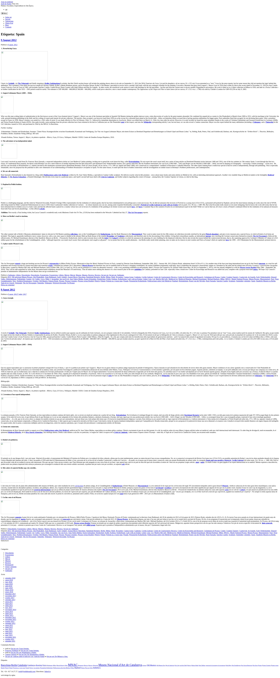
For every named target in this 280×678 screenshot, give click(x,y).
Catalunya (31, 665)
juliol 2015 (9, 606)
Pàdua (72, 667)
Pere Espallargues (236, 665)
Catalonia (137, 277)
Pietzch (97, 281)
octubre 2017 (9, 598)
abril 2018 (8, 586)
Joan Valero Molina (76, 279)
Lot (153, 279)
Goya (43, 279)
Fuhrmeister (21, 279)
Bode (113, 277)
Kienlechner (101, 279)
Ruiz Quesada (211, 281)
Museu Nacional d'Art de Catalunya (120, 665)
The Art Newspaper (135, 212)
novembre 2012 (10, 619)
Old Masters (43, 281)
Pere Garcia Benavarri (246, 665)
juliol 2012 (9, 627)
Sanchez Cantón (222, 281)
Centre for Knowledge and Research (190, 277)
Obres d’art (9, 23)
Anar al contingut (7, 2)
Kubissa (114, 279)
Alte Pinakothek (38, 277)
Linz (150, 279)
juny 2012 (8, 629)
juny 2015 (8, 608)
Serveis (7, 19)
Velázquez (48, 283)
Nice (14, 281)
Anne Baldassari (50, 277)
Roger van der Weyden (197, 281)
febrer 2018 (9, 590)
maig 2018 (9, 584)
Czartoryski (243, 277)
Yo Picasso (71, 283)
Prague (31, 667)
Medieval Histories (185, 279)
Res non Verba (89, 667)
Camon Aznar (128, 277)
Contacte (8, 27)
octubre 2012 (9, 621)
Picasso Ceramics (71, 281)
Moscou (86, 665)
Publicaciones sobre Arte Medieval (159, 281)
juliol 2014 (9, 613)
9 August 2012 (9, 40)
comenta (18, 517)
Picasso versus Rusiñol (86, 281)
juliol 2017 (9, 604)
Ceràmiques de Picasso (212, 277)
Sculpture (232, 281)
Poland (103, 281)
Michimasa (49, 665)
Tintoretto (40, 283)
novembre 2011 (10, 637)
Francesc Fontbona (11, 651)
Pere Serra (255, 665)
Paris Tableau (202, 665)
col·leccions (79, 486)
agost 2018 (9, 580)
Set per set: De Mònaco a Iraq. (57, 656)
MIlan (222, 279)
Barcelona (81, 277)
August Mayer (73, 277)
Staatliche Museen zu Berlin (265, 281)
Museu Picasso (87, 265)
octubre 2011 (9, 639)
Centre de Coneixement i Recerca (165, 277)
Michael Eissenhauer (199, 279)
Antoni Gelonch (10, 654)
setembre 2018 (10, 578)
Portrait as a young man (114, 281)
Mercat (66, 275)
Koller (108, 279)
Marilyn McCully (162, 279)
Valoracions (9, 21)
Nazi (272, 279)
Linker (145, 279)
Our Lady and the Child (181, 665)
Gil (33, 279)
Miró (66, 665)
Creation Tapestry (232, 277)
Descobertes (26, 275)
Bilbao (108, 277)
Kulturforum (122, 279)
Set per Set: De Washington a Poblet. (23, 652)
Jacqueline (55, 279)
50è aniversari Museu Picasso (22, 277)
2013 (9, 277)
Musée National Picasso (240, 279)
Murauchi (95, 665)
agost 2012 (9, 625)
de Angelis (251, 277)
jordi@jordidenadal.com (26, 671)
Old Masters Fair (161, 665)
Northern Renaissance (24, 281)
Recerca (91, 275)
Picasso (61, 281)
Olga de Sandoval (169, 665)
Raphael (175, 281)
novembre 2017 (10, 596)
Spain (253, 281)
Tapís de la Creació (7, 283)
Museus (78, 275)
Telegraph (18, 283)
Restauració (9, 565)
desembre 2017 (10, 594)
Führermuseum (11, 279)
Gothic (37, 279)
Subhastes (11, 275)
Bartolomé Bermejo (93, 277)
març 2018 (9, 588)
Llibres (18, 275)
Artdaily (64, 277)
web (123, 464)
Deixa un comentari (7, 285)
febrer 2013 (9, 615)
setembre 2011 (10, 641)
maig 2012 (9, 631)
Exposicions (44, 275)
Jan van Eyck (64, 279)
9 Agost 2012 (8, 289)
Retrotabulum (183, 281)
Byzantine (119, 277)
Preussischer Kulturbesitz (138, 281)
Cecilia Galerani (147, 277)
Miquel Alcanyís (60, 665)
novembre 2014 (10, 610)
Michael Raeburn (213, 279)
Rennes (83, 667)
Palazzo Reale (53, 281)
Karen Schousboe (90, 279)
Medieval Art (173, 279)
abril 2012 (8, 633)
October (35, 281)
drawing (39, 665)
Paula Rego (228, 665)
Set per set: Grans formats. (20, 649)
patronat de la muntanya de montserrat (215, 665)
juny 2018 (8, 582)
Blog (7, 25)
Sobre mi (8, 17)
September (239, 281)
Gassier (28, 279)
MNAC (228, 279)
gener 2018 (9, 592)
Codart (223, 277)
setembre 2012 (10, 623)
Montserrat (80, 665)
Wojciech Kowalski (59, 283)
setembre (247, 281)
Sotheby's (97, 668)
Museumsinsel (265, 279)
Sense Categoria (10, 567)
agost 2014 (9, 612)
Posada (125, 281)
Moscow (90, 665)
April (59, 277)
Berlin (103, 277)
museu (23, 519)
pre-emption (36, 667)
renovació (66, 519)
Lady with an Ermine (135, 279)
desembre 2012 (10, 617)
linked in (48, 671)
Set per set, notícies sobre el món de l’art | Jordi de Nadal (24, 656)
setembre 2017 (10, 600)
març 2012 (9, 635)
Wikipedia (165, 376)
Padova (189, 665)
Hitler (47, 279)
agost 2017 (9, 602)
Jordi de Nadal (6, 4)
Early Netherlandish (263, 277)
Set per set (104, 275)
